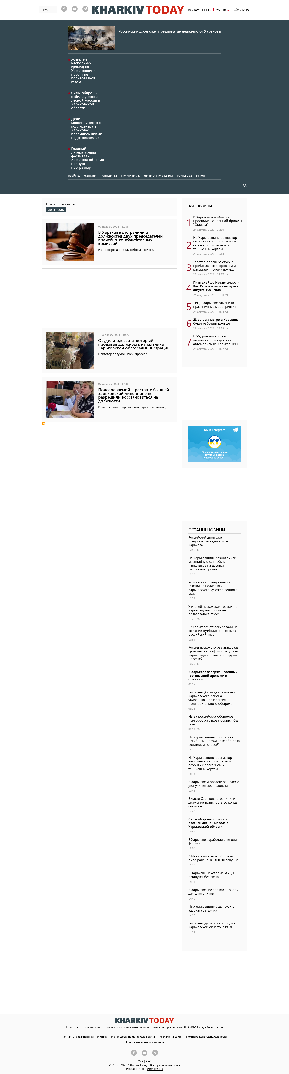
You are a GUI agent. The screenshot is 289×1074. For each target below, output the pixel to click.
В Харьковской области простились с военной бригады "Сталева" (217, 221)
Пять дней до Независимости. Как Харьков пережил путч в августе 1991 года (216, 286)
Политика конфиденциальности (206, 1036)
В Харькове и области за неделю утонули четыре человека (213, 783)
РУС (148, 1061)
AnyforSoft (155, 1069)
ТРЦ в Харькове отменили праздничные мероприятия (214, 305)
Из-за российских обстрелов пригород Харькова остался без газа (213, 720)
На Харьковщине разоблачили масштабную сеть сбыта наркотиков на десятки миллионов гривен (212, 563)
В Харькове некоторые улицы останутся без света (211, 875)
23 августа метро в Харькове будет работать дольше (215, 321)
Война (74, 176)
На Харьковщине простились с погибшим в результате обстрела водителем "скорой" (214, 741)
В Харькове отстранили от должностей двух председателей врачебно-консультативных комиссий (130, 238)
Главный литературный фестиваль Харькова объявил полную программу (87, 158)
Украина (109, 176)
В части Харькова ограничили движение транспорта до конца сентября (212, 802)
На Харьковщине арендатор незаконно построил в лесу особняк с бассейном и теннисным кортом (215, 243)
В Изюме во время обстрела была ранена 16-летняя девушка (213, 858)
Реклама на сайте (170, 1036)
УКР (140, 1061)
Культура (184, 176)
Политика (130, 176)
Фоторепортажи (158, 176)
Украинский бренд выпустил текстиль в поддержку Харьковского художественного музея (212, 588)
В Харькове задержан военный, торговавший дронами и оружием (213, 675)
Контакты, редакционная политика (84, 1036)
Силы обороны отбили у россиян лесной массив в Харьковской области (86, 100)
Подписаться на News (43, 423)
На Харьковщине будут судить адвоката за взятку (211, 908)
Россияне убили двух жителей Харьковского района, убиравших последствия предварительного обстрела (211, 698)
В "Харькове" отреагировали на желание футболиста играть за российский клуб (212, 630)
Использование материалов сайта (133, 1036)
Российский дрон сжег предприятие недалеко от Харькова (169, 31)
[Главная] (138, 10)
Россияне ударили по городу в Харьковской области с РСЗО (212, 925)
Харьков (91, 176)
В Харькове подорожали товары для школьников (213, 891)
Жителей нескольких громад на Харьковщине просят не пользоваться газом (83, 70)
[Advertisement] (109, 300)
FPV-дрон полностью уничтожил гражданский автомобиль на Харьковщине (216, 340)
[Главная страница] (144, 1020)
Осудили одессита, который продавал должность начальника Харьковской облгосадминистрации (134, 344)
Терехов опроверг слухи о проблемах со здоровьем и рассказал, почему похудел (214, 265)
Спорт (201, 176)
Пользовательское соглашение (144, 1042)
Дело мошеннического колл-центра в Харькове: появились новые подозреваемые (86, 128)
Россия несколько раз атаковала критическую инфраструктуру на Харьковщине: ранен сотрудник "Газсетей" (213, 653)
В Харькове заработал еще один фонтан (213, 841)
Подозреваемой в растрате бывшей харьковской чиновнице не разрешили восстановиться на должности (133, 395)
